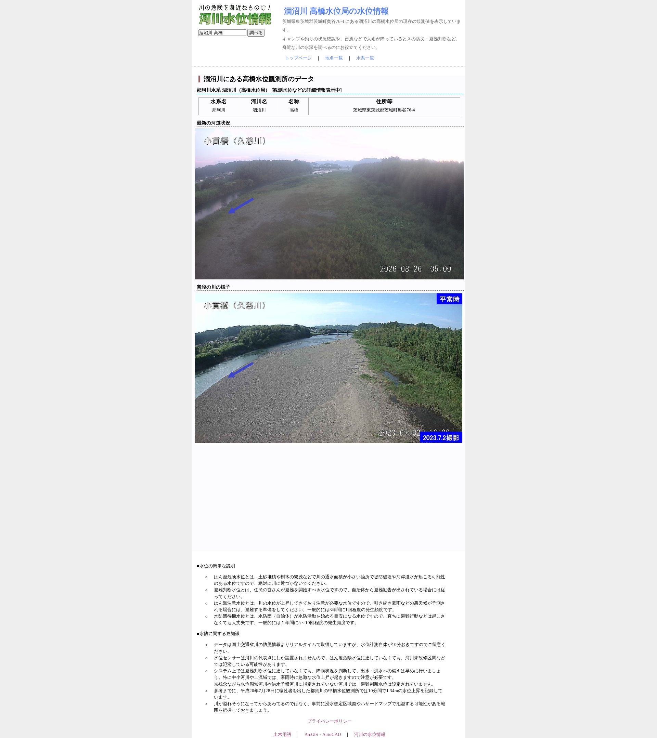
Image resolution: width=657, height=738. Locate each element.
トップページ (298, 58)
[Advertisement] (329, 503)
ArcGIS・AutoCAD (323, 734)
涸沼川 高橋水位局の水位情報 (336, 10)
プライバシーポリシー (329, 721)
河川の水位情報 (369, 734)
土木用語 (282, 734)
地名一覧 (334, 58)
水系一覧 (365, 58)
